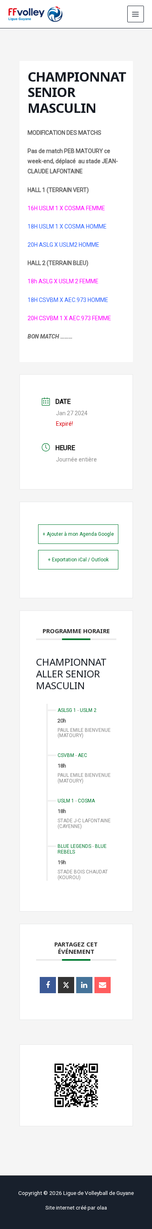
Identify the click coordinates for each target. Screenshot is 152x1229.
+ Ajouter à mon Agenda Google (78, 534)
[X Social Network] (66, 985)
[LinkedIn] (84, 985)
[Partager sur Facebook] (48, 985)
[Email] (102, 985)
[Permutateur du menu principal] (135, 14)
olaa (102, 1207)
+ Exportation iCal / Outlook (78, 560)
